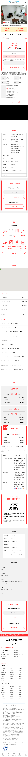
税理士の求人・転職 (7, 724)
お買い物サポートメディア (8, 720)
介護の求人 (17, 727)
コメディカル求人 (12, 726)
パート (4, 712)
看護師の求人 (5, 726)
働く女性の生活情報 (7, 717)
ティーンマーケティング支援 (8, 716)
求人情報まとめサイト (7, 707)
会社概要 (4, 742)
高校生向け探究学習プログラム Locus (10, 739)
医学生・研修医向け (13, 708)
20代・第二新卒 (16, 721)
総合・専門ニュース (14, 713)
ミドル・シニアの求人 (10, 712)
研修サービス (12, 728)
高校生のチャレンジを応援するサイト (10, 715)
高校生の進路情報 (6, 713)
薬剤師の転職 (18, 724)
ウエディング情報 (6, 719)
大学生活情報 (17, 716)
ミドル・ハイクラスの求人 (12, 711)
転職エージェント (6, 723)
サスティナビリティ (16, 742)
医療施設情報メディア (19, 732)
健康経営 (21, 728)
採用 (22, 742)
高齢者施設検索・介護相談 (8, 736)
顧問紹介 (13, 724)
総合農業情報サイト (20, 719)
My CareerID (11, 732)
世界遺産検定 (13, 719)
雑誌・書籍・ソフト (15, 717)
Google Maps (11, 88)
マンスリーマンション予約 (19, 736)
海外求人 (4, 711)
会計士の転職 (21, 723)
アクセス (9, 742)
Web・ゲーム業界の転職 (7, 721)
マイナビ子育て (20, 730)
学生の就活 (14, 707)
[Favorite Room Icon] (25, 38)
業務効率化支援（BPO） (7, 731)
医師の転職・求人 (19, 726)
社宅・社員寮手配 (6, 735)
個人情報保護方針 (12, 744)
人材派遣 (15, 720)
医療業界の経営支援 (15, 734)
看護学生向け (5, 708)
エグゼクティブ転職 (14, 723)
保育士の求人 (5, 727)
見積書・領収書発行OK (20, 30)
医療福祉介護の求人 (19, 712)
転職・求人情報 (21, 709)
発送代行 (17, 728)
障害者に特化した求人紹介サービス (10, 730)
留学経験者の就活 (20, 707)
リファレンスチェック (14, 735)
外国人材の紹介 (6, 728)
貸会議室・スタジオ (7, 734)
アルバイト (20, 711)
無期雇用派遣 (11, 727)
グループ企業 (5, 744)
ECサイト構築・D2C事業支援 (18, 731)
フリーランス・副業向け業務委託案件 (10, 709)
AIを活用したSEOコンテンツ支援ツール (10, 738)
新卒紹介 (21, 721)
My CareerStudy (5, 732)
